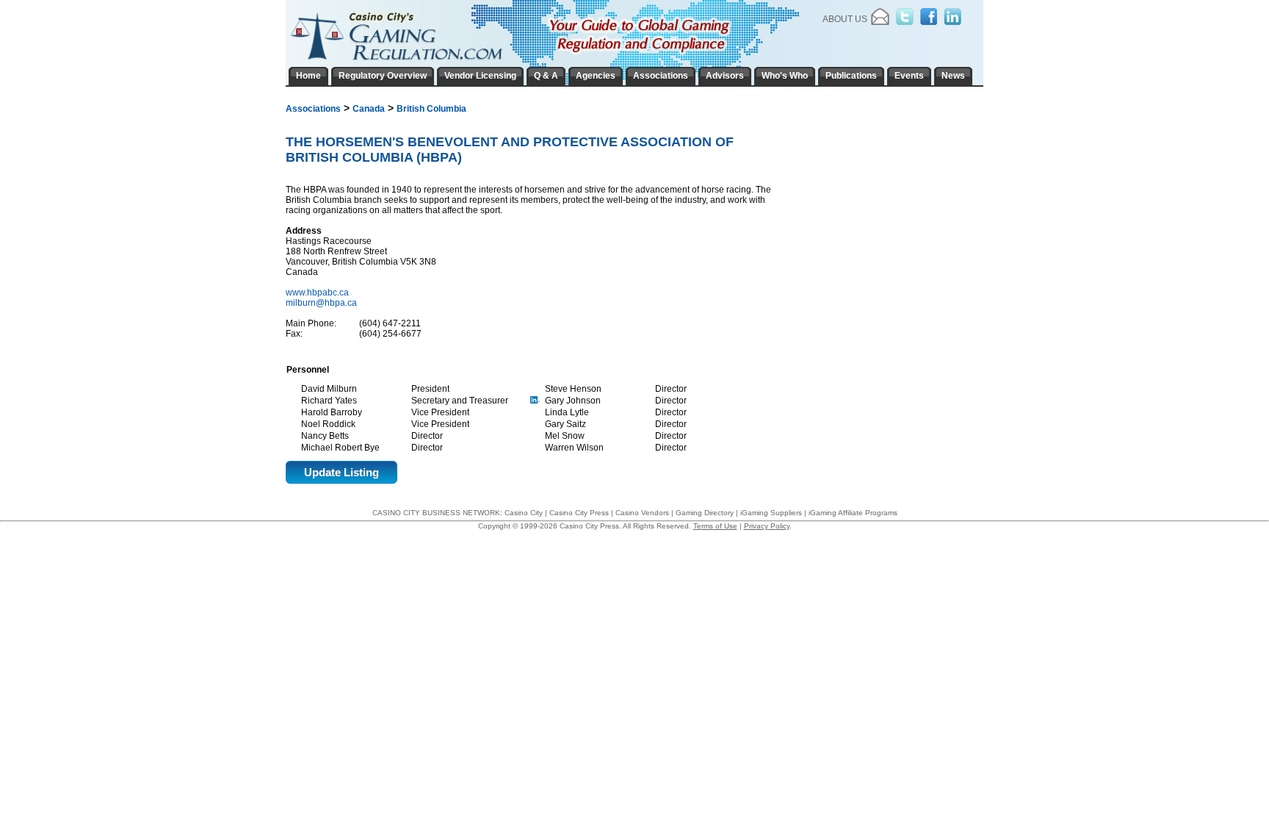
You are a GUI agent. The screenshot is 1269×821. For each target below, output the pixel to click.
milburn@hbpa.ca (321, 303)
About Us (844, 19)
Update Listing (341, 472)
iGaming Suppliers (771, 513)
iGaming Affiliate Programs (853, 513)
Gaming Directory (705, 513)
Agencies (595, 76)
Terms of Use (715, 526)
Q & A (546, 76)
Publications (851, 76)
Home (308, 76)
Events (909, 76)
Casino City (524, 513)
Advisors (725, 76)
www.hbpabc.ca (318, 292)
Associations (313, 109)
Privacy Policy (766, 526)
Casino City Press (579, 513)
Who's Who (785, 76)
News (953, 76)
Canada (368, 109)
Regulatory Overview (383, 76)
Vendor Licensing (480, 76)
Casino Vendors (642, 513)
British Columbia (431, 109)
